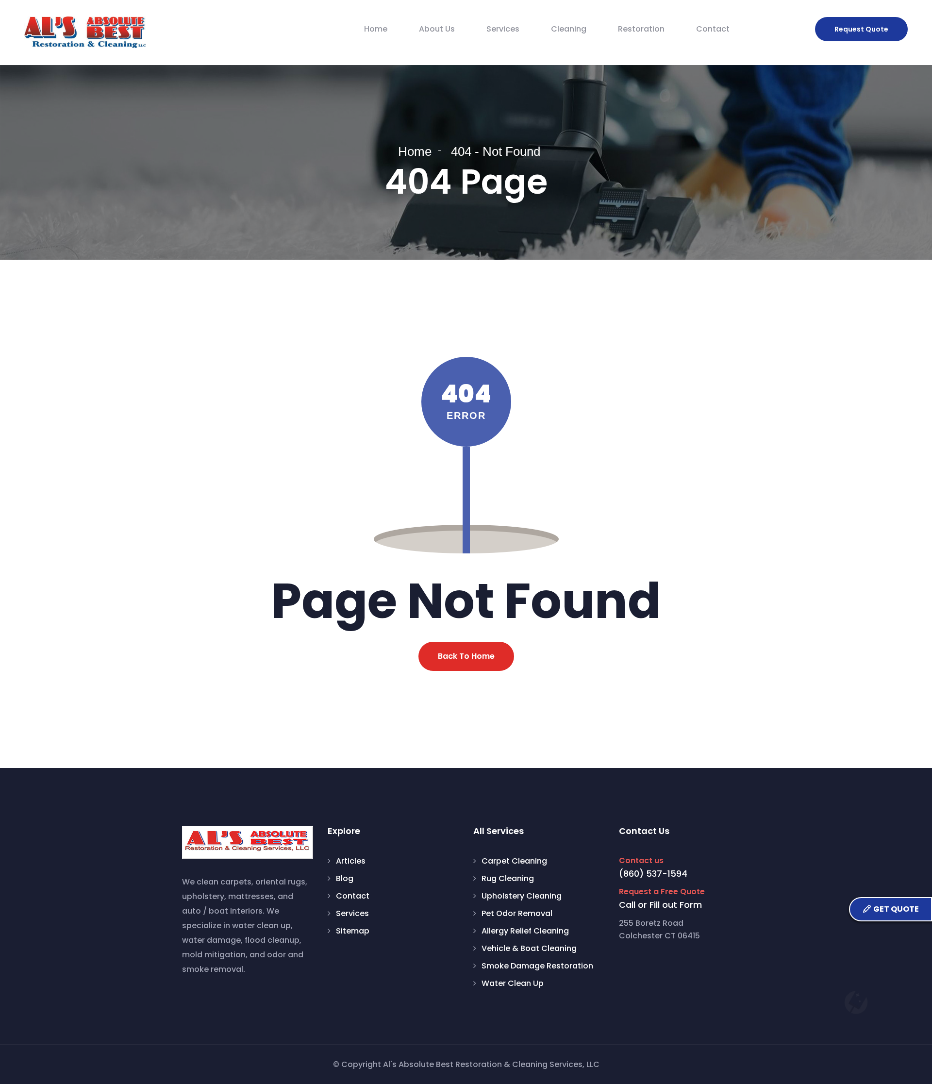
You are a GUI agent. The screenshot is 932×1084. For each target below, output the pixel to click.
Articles (351, 861)
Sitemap (352, 930)
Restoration (641, 28)
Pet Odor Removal (517, 913)
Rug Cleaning (508, 878)
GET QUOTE (895, 909)
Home (375, 28)
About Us (437, 28)
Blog (344, 878)
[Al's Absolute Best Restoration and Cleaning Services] (85, 32)
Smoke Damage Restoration (537, 965)
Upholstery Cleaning (522, 895)
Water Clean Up (513, 983)
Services (502, 28)
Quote (861, 29)
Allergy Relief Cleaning (525, 930)
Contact (713, 28)
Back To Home (466, 656)
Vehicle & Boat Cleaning (529, 948)
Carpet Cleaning (514, 861)
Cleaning (568, 28)
